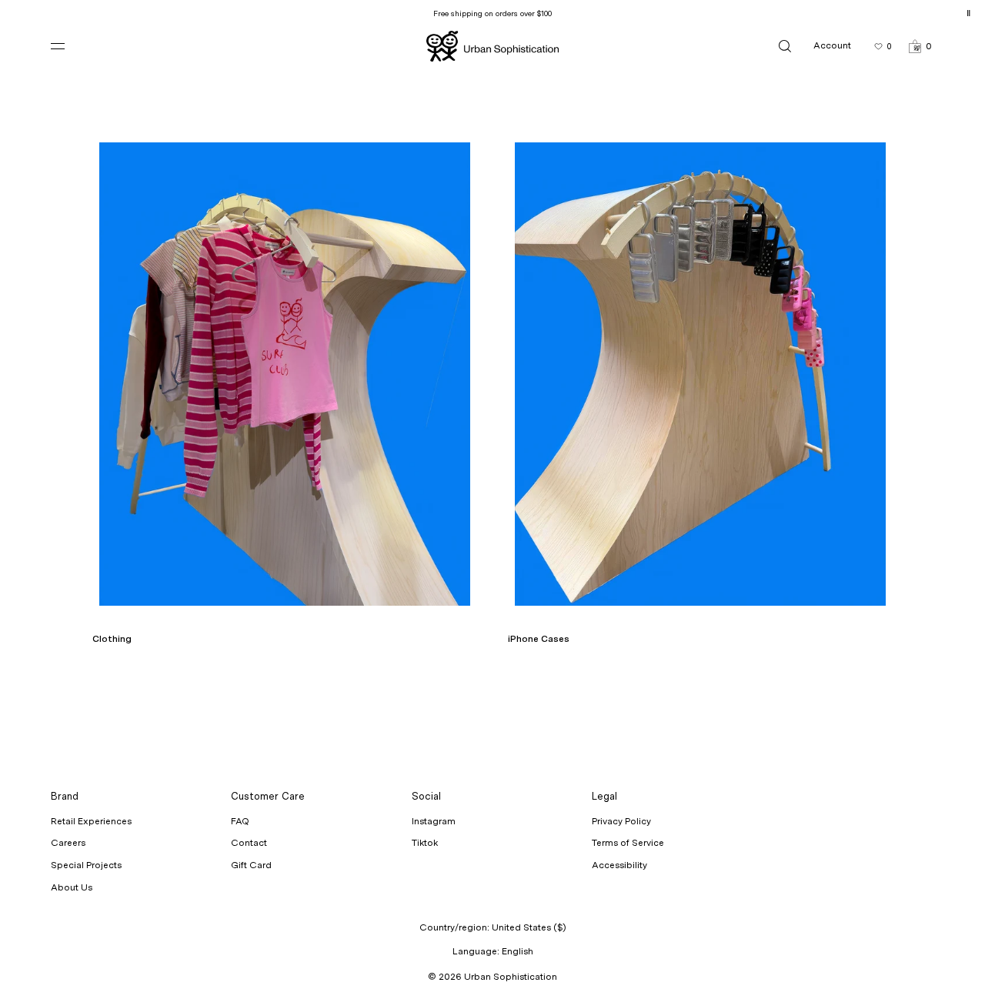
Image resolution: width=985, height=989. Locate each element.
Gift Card (251, 865)
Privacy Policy (621, 821)
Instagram (434, 821)
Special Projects (86, 865)
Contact (249, 842)
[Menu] (70, 46)
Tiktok (425, 842)
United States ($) (529, 927)
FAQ (240, 821)
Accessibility (619, 865)
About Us (71, 887)
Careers (68, 842)
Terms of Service (628, 842)
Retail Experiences (91, 821)
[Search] (784, 46)
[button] (920, 46)
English (517, 951)
